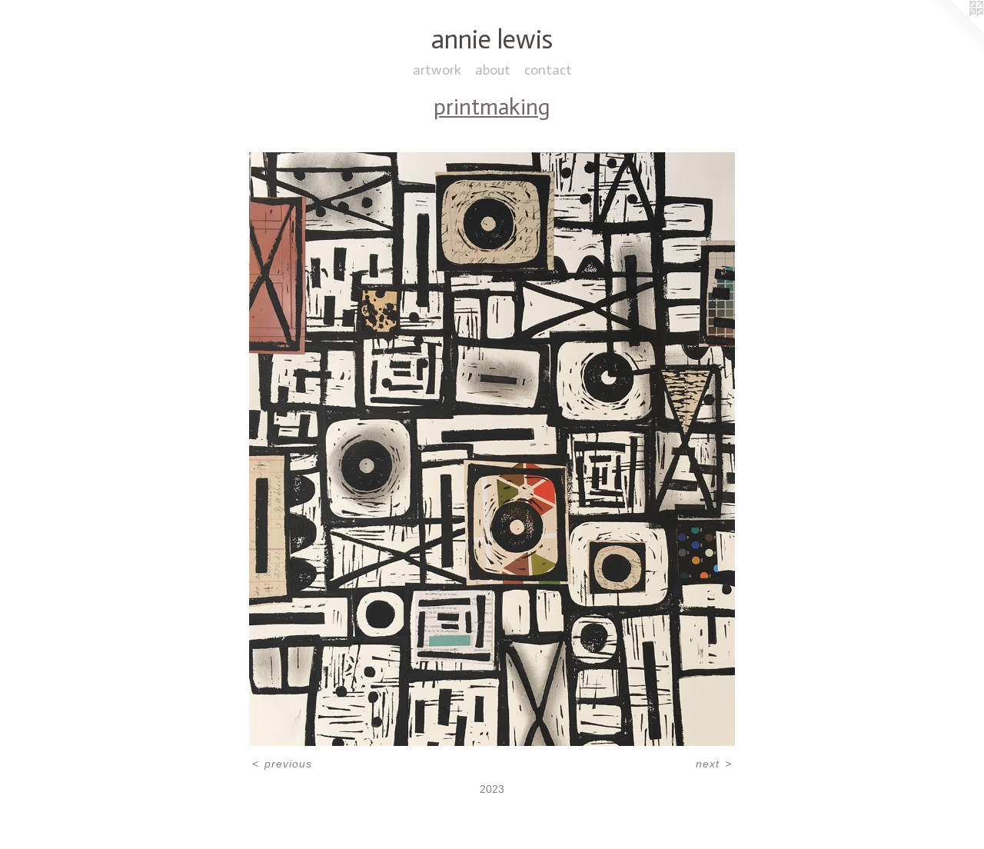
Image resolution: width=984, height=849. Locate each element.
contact (548, 70)
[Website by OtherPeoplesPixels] (953, 31)
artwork (437, 70)
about (492, 70)
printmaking (492, 107)
